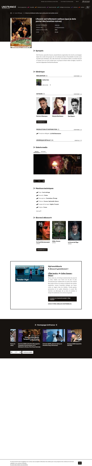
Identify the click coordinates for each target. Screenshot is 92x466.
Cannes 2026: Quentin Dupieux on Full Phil (70, 344)
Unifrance (75, 7)
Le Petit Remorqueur (59, 27)
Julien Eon (57, 25)
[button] (79, 157)
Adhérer (82, 7)
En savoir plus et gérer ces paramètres (19, 464)
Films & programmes (22, 7)
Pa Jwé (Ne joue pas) (43, 242)
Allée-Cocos (56, 241)
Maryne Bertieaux (57, 116)
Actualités (32, 7)
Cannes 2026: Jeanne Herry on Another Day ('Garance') (44, 344)
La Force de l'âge (73, 242)
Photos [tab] (36, 151)
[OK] (80, 463)
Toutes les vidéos (27, 352)
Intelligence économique (65, 7)
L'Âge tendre (53, 273)
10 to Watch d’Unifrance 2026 (67, 1)
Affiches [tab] (43, 151)
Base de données (52, 7)
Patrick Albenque (41, 116)
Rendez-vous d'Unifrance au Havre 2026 (49, 1)
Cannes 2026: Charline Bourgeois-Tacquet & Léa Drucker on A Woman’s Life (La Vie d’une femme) (21, 345)
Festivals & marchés (41, 7)
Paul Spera (71, 116)
